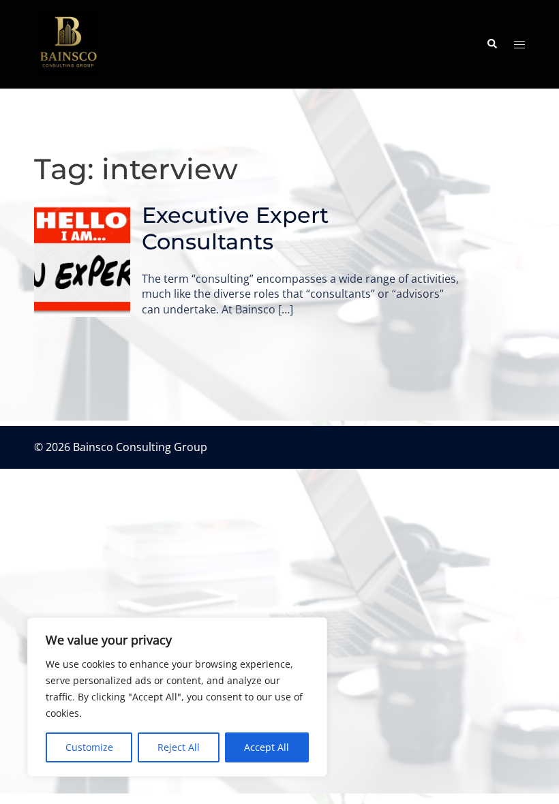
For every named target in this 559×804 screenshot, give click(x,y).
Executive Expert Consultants (235, 228)
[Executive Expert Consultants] (82, 259)
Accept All (266, 747)
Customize (89, 747)
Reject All (178, 747)
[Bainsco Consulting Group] (68, 42)
